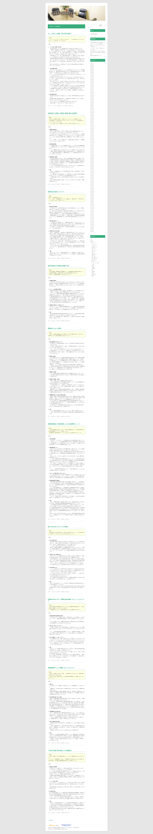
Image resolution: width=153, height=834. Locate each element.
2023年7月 (92, 115)
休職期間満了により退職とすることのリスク (61, 668)
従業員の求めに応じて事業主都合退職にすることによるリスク (66, 600)
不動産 (93, 265)
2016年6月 (92, 231)
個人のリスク (61, 105)
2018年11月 (92, 189)
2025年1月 (92, 91)
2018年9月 (92, 192)
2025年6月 (92, 83)
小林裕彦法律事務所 (93, 34)
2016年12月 (92, 222)
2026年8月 (92, 63)
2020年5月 (92, 164)
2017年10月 (92, 208)
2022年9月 (92, 129)
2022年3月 (92, 138)
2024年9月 (92, 96)
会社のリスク (54, 184)
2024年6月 (92, 101)
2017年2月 (92, 220)
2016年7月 (92, 230)
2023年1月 (92, 124)
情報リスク (94, 252)
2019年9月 (92, 175)
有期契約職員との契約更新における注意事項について (64, 424)
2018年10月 (92, 191)
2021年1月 (92, 152)
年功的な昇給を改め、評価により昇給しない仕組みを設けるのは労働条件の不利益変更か (97, 52)
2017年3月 (92, 218)
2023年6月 (92, 116)
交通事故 (93, 267)
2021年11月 (92, 141)
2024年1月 (92, 108)
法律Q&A (91, 241)
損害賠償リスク (94, 254)
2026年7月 (92, 65)
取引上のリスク (94, 250)
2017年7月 (92, 212)
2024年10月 (92, 95)
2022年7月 (92, 132)
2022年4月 (92, 136)
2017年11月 (92, 207)
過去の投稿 (50, 820)
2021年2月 (92, 151)
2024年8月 (92, 98)
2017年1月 (92, 221)
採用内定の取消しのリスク (56, 192)
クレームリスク (94, 244)
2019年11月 (92, 172)
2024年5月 (92, 102)
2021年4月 (92, 148)
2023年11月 (92, 109)
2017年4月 (92, 217)
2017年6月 (92, 214)
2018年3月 (92, 201)
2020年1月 (92, 169)
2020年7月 (92, 161)
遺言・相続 (94, 274)
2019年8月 (92, 177)
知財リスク (94, 255)
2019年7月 (92, 178)
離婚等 (93, 275)
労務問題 (93, 268)
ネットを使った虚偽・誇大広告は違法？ (60, 33)
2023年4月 (92, 119)
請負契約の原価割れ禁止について (96, 55)
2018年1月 (92, 204)
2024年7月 (92, 99)
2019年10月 (92, 174)
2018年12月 (92, 188)
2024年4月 (92, 104)
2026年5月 (92, 68)
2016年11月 (92, 224)
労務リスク (59, 184)
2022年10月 (92, 128)
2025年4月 (92, 86)
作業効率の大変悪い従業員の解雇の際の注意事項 (62, 113)
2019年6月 (92, 179)
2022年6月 (92, 134)
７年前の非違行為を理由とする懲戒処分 (60, 750)
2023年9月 (92, 112)
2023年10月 (92, 111)
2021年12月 (92, 139)
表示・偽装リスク (95, 258)
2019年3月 (92, 184)
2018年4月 (92, 200)
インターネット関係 (55, 105)
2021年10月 (92, 142)
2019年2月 (92, 185)
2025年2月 (92, 89)
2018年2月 (92, 202)
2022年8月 (92, 131)
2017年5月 (92, 215)
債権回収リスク (94, 247)
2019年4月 (92, 182)
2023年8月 (92, 114)
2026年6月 (92, 66)
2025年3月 (92, 88)
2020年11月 (92, 155)
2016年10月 (92, 225)
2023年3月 (92, 121)
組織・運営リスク (95, 257)
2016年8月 (92, 228)
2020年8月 (92, 159)
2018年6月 (92, 197)
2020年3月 (92, 167)
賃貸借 (93, 272)
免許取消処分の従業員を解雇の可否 (58, 266)
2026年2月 (92, 72)
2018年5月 (92, 198)
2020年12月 (92, 154)
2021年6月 (92, 145)
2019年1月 (92, 187)
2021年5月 (92, 146)
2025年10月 (92, 78)
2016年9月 (92, 227)
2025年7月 (92, 82)
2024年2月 (92, 106)
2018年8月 (92, 194)
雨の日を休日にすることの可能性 (58, 526)
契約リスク (94, 251)
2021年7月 (92, 144)
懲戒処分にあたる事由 (54, 328)
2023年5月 (92, 118)
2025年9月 (92, 79)
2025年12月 (92, 75)
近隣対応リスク (94, 260)
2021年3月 (92, 149)
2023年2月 (92, 122)
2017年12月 (92, 205)
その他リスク (94, 245)
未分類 (91, 239)
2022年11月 (92, 126)
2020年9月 (92, 158)
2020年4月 (92, 165)
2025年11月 (92, 76)
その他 (93, 264)
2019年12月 (92, 171)
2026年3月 (92, 71)
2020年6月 (92, 162)
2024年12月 (92, 92)
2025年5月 (92, 85)
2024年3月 (92, 105)
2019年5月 (92, 181)
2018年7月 (92, 195)
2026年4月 (92, 69)
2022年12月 (92, 125)
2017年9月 (92, 210)
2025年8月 (92, 81)
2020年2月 (92, 168)
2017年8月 (92, 211)
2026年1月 (92, 73)
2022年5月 (92, 135)
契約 (92, 270)
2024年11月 (92, 93)
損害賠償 (93, 271)
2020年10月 (92, 157)
